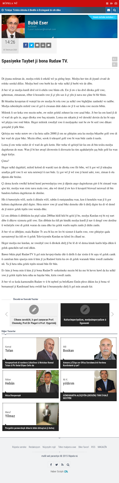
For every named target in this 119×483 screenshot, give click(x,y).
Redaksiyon (34, 447)
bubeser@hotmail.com (45, 29)
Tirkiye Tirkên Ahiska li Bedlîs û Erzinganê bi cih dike (33, 10)
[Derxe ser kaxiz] (42, 45)
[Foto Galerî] (115, 3)
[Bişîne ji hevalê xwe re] (37, 45)
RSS (93, 447)
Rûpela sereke (19, 447)
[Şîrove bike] (48, 45)
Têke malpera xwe (67, 447)
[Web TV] (111, 3)
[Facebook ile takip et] (51, 465)
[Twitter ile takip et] (57, 465)
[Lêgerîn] (114, 10)
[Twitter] (31, 45)
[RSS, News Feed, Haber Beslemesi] (62, 465)
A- (114, 64)
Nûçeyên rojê (49, 447)
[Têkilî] (109, 10)
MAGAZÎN (102, 447)
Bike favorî (84, 447)
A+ (114, 59)
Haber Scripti (57, 471)
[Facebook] (25, 45)
